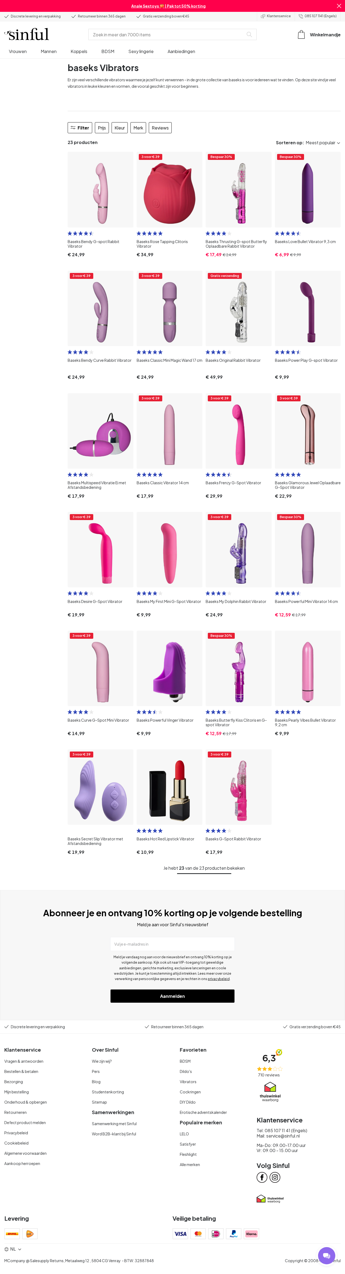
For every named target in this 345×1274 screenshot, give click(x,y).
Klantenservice (279, 16)
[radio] (70, 233)
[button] (339, 6)
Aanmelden (172, 996)
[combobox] (167, 34)
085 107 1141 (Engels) (321, 16)
